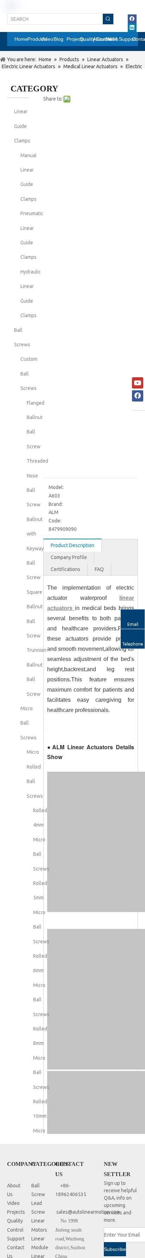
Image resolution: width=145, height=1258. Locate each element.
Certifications (65, 569)
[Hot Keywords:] (108, 19)
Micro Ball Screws (28, 723)
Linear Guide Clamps (22, 126)
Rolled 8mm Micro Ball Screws (41, 1058)
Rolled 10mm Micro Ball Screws (41, 1131)
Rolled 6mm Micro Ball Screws (41, 985)
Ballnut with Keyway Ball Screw (35, 548)
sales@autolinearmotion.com (88, 1212)
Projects (16, 1212)
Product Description (72, 545)
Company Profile (69, 557)
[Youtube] (137, 383)
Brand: (56, 504)
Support (16, 1238)
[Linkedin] (132, 27)
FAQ (99, 569)
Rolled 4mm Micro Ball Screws (41, 840)
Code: (55, 521)
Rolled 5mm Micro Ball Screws (41, 912)
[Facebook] (132, 18)
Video (13, 1203)
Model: (56, 487)
